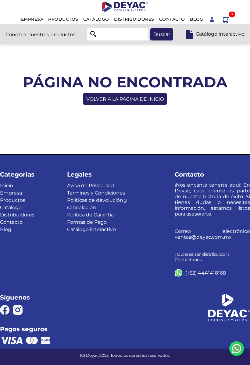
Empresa (32, 19)
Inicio (6, 185)
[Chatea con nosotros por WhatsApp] (236, 348)
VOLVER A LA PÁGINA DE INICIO (125, 99)
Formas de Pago (87, 222)
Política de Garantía (90, 215)
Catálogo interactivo (91, 229)
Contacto (172, 19)
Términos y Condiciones (96, 193)
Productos (63, 19)
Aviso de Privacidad (90, 185)
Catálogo (96, 19)
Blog (196, 19)
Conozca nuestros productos (40, 34)
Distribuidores (134, 19)
